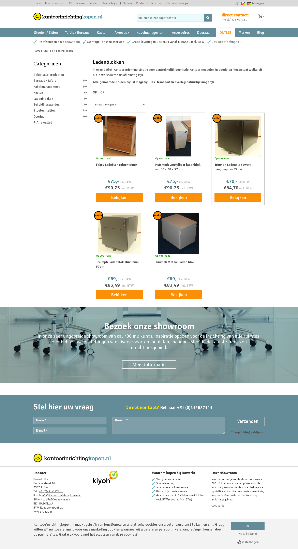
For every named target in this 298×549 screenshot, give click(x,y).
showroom (72, 42)
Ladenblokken (60, 99)
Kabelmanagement (150, 32)
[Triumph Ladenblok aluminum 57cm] (119, 233)
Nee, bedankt (248, 534)
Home (37, 3)
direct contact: (235, 15)
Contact (141, 3)
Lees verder (218, 505)
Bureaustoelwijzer (178, 3)
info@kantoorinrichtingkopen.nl (61, 495)
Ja (248, 525)
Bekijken (119, 197)
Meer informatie (149, 364)
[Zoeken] (208, 18)
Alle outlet (44, 122)
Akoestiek (122, 32)
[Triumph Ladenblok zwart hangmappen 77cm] (237, 136)
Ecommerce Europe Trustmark (237, 3)
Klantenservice (54, 3)
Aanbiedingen (110, 3)
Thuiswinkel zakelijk (249, 3)
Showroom (156, 3)
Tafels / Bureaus (77, 32)
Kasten (102, 32)
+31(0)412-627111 (235, 19)
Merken (127, 3)
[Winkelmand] (261, 16)
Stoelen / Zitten (46, 32)
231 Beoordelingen (225, 42)
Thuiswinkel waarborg (243, 3)
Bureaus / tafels (60, 81)
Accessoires (181, 32)
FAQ (69, 3)
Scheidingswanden (60, 105)
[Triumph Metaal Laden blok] (178, 233)
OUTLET (225, 32)
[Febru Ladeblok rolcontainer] (119, 136)
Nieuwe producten (87, 3)
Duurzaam (204, 32)
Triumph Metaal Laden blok (174, 262)
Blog (260, 32)
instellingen (250, 542)
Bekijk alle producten (48, 75)
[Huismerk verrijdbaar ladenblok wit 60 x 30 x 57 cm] (178, 136)
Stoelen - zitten (60, 110)
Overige (60, 117)
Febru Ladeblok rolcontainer (116, 165)
